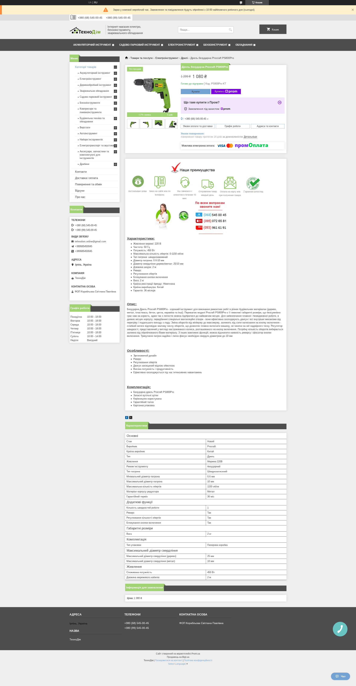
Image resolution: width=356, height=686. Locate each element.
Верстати (85, 127)
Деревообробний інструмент (95, 85)
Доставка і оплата (86, 178)
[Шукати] (230, 30)
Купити (196, 91)
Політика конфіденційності (198, 660)
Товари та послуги (141, 57)
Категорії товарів (85, 67)
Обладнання (243, 44)
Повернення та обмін (88, 184)
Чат (343, 676)
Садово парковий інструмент (139, 44)
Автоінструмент (88, 133)
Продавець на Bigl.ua (178, 657)
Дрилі (184, 57)
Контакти (81, 171)
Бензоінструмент (215, 44)
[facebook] (126, 418)
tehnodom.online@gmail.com (90, 241)
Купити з (219, 91)
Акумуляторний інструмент (92, 44)
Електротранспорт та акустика (97, 145)
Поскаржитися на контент (168, 660)
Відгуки (79, 190)
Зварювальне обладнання (94, 90)
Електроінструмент (181, 44)
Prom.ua (196, 653)
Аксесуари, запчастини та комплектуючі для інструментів (94, 154)
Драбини (84, 164)
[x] (130, 418)
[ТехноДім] (86, 29)
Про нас (80, 196)
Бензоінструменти (90, 102)
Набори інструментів (91, 139)
